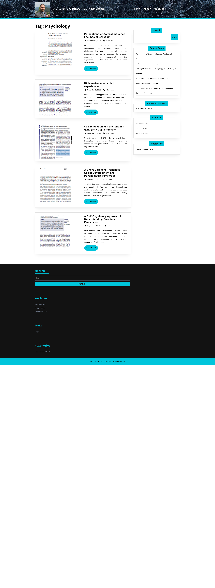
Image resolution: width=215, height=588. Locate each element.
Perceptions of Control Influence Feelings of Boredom (104, 35)
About (147, 9)
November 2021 (142, 123)
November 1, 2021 (94, 133)
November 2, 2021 (94, 90)
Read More (92, 69)
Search (156, 30)
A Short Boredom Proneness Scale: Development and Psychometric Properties (102, 172)
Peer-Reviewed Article (145, 150)
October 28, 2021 (93, 179)
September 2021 (142, 133)
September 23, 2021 (94, 226)
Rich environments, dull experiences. (99, 85)
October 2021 (141, 128)
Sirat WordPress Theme (100, 361)
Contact (159, 9)
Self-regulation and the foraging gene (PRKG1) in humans (104, 128)
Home (137, 9)
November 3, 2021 (94, 41)
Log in (37, 332)
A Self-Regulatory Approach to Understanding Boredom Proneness (103, 219)
